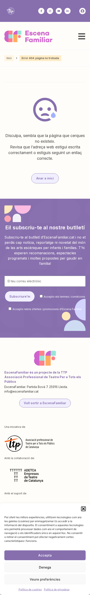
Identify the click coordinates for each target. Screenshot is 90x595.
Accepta (45, 555)
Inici (9, 58)
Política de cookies (30, 589)
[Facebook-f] (41, 11)
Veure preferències (45, 579)
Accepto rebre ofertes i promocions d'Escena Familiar (47, 309)
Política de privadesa (56, 589)
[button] (83, 509)
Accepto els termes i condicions (64, 296)
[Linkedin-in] (67, 11)
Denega (45, 567)
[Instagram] (50, 11)
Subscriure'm (19, 296)
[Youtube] (59, 11)
